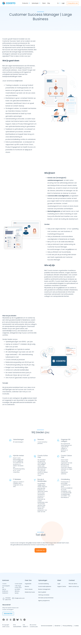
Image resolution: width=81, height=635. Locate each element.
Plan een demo (73, 583)
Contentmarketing (43, 583)
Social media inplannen (44, 586)
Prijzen (44, 3)
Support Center (61, 586)
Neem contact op (74, 586)
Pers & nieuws (28, 589)
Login (63, 3)
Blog (49, 3)
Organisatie (28, 583)
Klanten (27, 586)
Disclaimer (57, 625)
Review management (44, 589)
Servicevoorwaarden (46, 625)
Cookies (76, 625)
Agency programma (44, 600)
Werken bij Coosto (30, 592)
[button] (26, 3)
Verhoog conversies (43, 595)
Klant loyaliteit (42, 592)
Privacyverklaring (67, 625)
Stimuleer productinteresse (45, 598)
